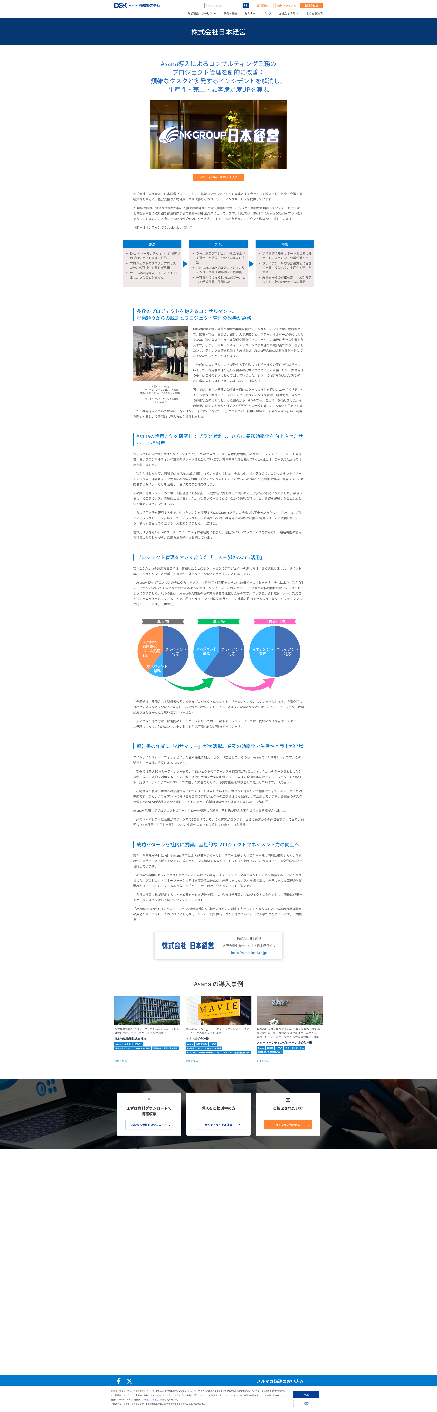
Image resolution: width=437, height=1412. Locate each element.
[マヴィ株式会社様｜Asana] (218, 1010)
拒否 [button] (306, 1403)
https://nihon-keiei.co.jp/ (249, 952)
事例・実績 (230, 13)
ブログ (267, 13)
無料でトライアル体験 (218, 1125)
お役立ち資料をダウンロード (149, 1125)
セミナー (250, 13)
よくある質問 (314, 13)
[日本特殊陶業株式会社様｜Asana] (147, 1010)
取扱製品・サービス (200, 13)
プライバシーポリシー (152, 1399)
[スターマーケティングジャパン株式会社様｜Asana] (290, 1010)
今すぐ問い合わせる (288, 1125)
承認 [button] (306, 1394)
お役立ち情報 (287, 13)
